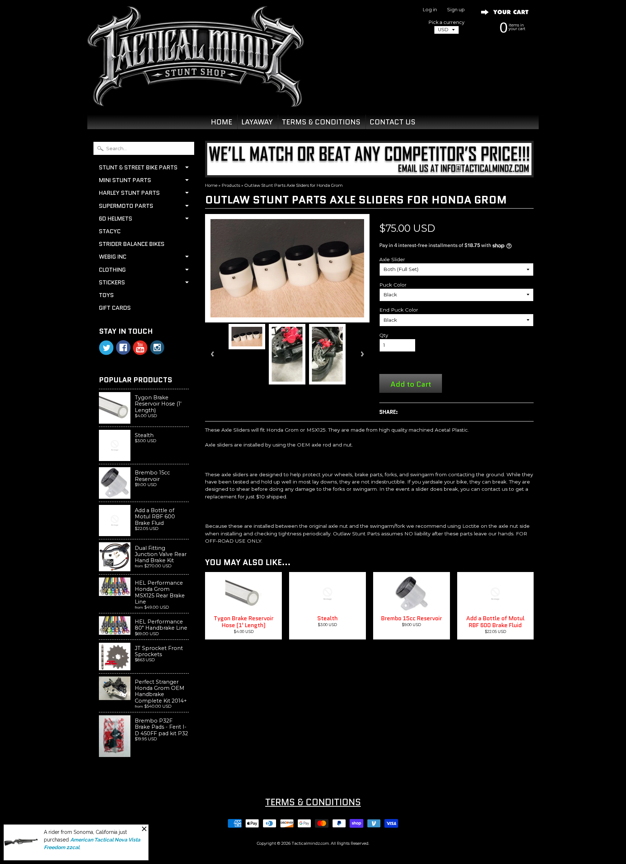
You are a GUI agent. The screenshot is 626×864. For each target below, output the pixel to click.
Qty (383, 335)
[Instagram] (157, 347)
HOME (221, 122)
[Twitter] (106, 347)
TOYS (106, 295)
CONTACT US (393, 122)
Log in (430, 10)
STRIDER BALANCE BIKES (131, 244)
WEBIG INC (112, 256)
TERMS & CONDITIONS (321, 122)
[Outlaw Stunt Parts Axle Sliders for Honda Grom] (247, 336)
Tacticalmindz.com (310, 843)
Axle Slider (392, 259)
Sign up (456, 10)
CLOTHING (112, 270)
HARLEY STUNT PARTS (129, 193)
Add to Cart (411, 384)
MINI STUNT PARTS (125, 180)
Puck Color (392, 285)
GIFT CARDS (115, 308)
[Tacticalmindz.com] (195, 99)
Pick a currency (446, 22)
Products (231, 185)
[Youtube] (140, 347)
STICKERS (112, 282)
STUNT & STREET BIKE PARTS (138, 167)
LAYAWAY (257, 122)
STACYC (110, 231)
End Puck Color (398, 310)
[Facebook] (123, 347)
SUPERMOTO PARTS (126, 206)
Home (211, 185)
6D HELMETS (115, 218)
